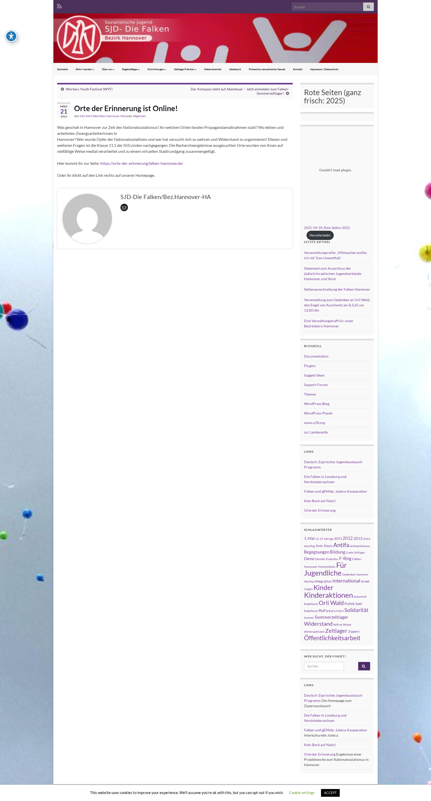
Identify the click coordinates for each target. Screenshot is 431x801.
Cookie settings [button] (302, 792)
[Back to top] (420, 790)
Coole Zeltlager (355, 552)
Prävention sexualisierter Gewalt (267, 69)
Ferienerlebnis (326, 566)
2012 (348, 538)
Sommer (309, 617)
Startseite (62, 69)
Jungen (308, 589)
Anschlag (309, 546)
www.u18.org (314, 422)
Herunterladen (320, 235)
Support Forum (316, 385)
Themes (310, 394)
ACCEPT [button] (330, 793)
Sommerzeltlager (331, 617)
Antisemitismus (360, 546)
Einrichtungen (156, 69)
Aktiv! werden (84, 69)
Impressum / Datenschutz (324, 69)
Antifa (341, 544)
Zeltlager (336, 630)
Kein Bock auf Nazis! (320, 501)
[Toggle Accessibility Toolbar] (11, 36)
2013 (357, 538)
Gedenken (349, 574)
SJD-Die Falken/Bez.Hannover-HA (102, 116)
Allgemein (139, 116)
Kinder (323, 587)
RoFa (323, 610)
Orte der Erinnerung (319, 510)
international (346, 581)
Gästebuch (235, 69)
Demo (309, 558)
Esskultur (332, 559)
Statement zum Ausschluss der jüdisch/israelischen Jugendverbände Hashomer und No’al (332, 273)
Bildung (337, 552)
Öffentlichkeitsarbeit (332, 637)
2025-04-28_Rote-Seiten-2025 (327, 228)
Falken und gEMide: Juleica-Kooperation (335, 491)
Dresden (320, 559)
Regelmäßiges (130, 69)
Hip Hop (309, 581)
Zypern (353, 631)
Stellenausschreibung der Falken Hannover (337, 289)
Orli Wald (331, 602)
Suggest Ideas (314, 375)
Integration (323, 581)
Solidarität (356, 610)
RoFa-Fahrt (336, 611)
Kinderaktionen (328, 595)
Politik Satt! (353, 603)
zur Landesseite (316, 432)
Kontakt (298, 69)
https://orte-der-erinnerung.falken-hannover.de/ (141, 163)
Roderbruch (311, 610)
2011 (338, 538)
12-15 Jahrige (324, 539)
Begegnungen (316, 552)
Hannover (362, 574)
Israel (365, 581)
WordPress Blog (316, 403)
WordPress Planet (318, 413)
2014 (366, 539)
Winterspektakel (314, 631)
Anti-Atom (324, 546)
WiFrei (337, 624)
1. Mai (309, 538)
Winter (347, 624)
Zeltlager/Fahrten (184, 69)
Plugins (310, 366)
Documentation (316, 356)
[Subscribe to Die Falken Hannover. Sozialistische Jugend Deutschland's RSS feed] (59, 5)
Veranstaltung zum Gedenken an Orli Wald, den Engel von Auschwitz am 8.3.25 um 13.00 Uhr (337, 305)
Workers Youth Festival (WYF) (89, 89)
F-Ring (345, 558)
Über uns (107, 69)
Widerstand (318, 623)
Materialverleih (212, 69)
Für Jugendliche (325, 569)
